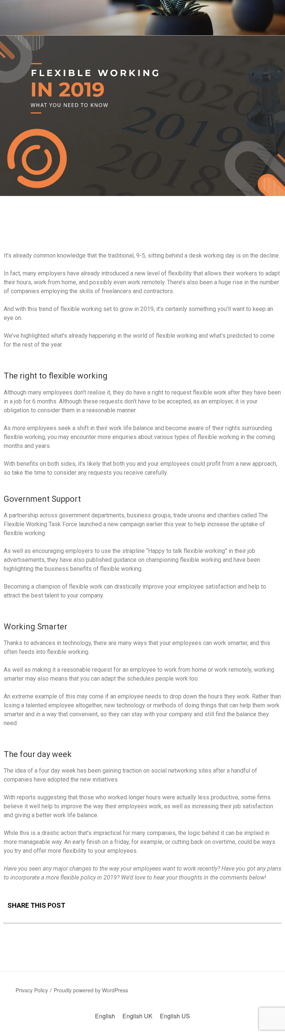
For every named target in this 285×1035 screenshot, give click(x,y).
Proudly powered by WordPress (91, 990)
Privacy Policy (32, 990)
